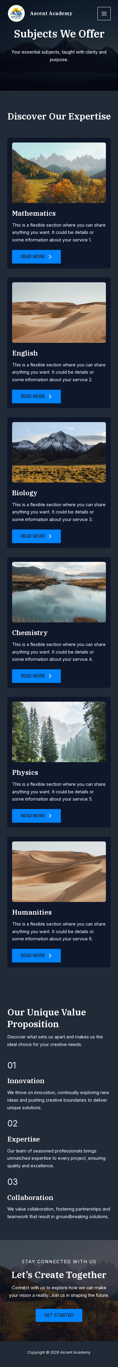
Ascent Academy (51, 13)
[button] (36, 257)
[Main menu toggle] (104, 13)
